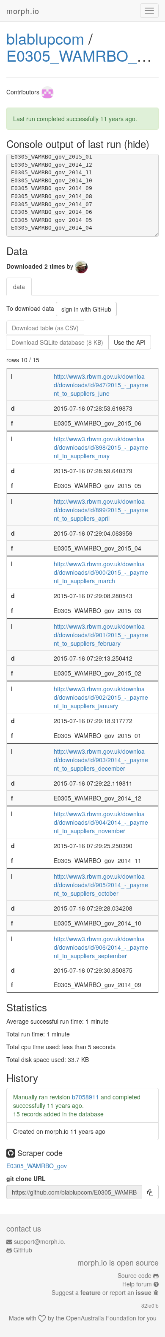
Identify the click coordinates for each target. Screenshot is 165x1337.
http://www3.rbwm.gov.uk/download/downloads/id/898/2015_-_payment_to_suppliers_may (101, 447)
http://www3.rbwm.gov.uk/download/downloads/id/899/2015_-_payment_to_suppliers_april (101, 509)
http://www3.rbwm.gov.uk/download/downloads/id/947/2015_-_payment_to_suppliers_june (101, 384)
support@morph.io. (40, 1241)
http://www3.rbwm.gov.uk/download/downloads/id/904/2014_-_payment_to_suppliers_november (101, 822)
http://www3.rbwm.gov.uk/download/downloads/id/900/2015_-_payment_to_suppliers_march (101, 572)
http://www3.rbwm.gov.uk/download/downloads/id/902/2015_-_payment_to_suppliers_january (101, 697)
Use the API (130, 342)
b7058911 (85, 1097)
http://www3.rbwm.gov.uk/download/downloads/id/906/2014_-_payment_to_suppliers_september (101, 947)
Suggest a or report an (101, 1292)
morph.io (22, 10)
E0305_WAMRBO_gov (83, 55)
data (19, 286)
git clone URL (26, 1178)
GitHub (23, 1250)
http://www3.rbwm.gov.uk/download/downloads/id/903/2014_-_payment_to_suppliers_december (101, 759)
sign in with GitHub (86, 309)
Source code (134, 1275)
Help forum (137, 1284)
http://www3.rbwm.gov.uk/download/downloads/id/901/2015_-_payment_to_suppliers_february (101, 634)
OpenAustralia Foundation (101, 1318)
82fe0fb (150, 1305)
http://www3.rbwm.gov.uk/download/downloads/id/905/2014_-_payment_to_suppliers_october (101, 884)
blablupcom (45, 38)
